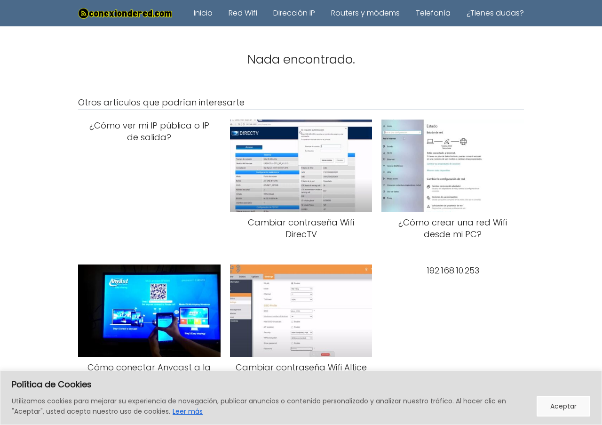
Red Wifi (243, 13)
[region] (301, 397)
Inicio (203, 13)
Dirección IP (294, 13)
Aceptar (563, 406)
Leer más (188, 411)
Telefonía (433, 13)
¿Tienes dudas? (495, 13)
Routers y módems (365, 13)
